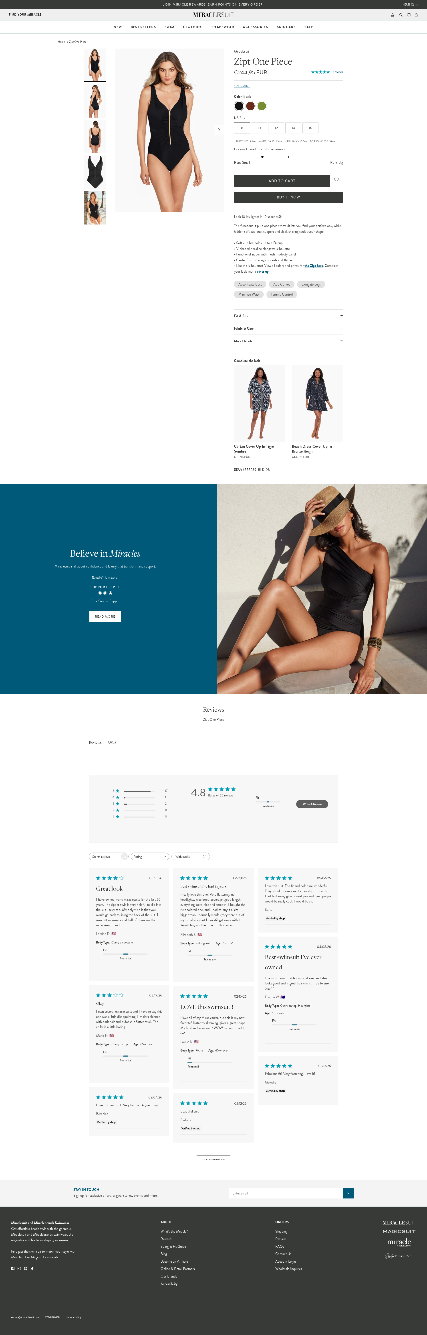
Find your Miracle (25, 14)
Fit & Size (241, 315)
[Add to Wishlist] (336, 180)
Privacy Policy (73, 1317)
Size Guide (242, 86)
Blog (164, 1253)
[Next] (219, 130)
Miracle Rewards (189, 4)
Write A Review (312, 804)
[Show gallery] (169, 130)
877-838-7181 (52, 1317)
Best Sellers (143, 26)
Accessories (255, 26)
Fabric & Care (244, 328)
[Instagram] (19, 1268)
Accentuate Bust (250, 284)
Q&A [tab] (112, 743)
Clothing (193, 26)
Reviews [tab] (95, 743)
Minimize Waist (248, 294)
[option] (169, 130)
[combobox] (150, 856)
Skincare (286, 26)
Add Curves (281, 284)
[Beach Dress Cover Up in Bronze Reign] (317, 403)
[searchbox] (104, 856)
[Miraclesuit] (213, 14)
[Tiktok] (32, 1268)
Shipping (281, 1231)
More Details (243, 341)
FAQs (279, 1246)
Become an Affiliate (174, 1261)
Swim (169, 26)
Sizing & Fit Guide (173, 1246)
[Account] (392, 14)
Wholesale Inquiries (288, 1268)
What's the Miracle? (174, 1231)
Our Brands (169, 1276)
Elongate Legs (311, 284)
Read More (105, 616)
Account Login (285, 1261)
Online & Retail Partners (178, 1268)
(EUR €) (408, 5)
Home (61, 42)
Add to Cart (282, 181)
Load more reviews (213, 1159)
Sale (308, 26)
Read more (226, 925)
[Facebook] (12, 1268)
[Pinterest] (25, 1268)
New (118, 26)
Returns (280, 1238)
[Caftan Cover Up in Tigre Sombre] (259, 403)
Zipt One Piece (78, 42)
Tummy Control (282, 294)
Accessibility (169, 1283)
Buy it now (288, 197)
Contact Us (283, 1253)
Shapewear (222, 26)
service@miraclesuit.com (25, 1317)
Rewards (167, 1238)
